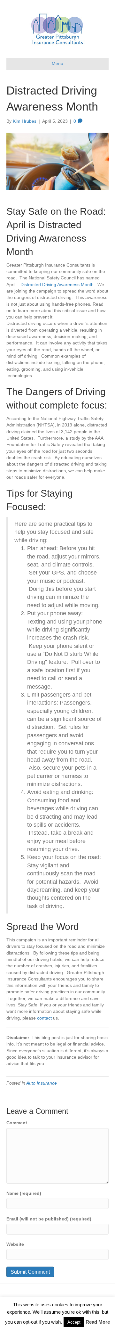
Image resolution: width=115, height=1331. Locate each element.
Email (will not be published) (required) (48, 1218)
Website (15, 1244)
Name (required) (23, 1193)
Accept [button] (73, 1322)
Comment (16, 1122)
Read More (98, 1322)
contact (44, 1018)
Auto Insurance (41, 1083)
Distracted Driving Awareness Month (57, 284)
